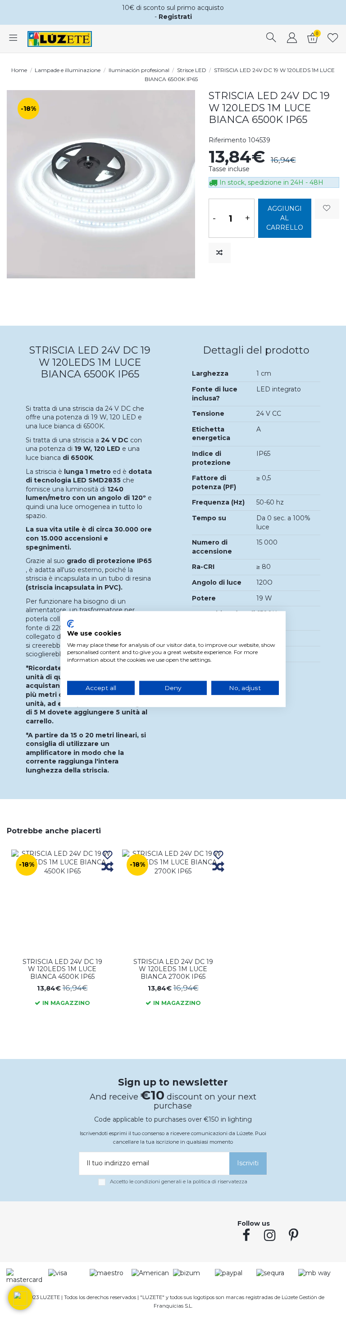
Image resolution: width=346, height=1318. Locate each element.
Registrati (175, 17)
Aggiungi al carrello (284, 218)
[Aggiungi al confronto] (220, 253)
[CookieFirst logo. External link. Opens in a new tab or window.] (70, 624)
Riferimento (227, 140)
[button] (20, 1298)
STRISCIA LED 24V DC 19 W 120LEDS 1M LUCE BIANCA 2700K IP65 (173, 969)
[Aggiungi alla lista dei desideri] (327, 209)
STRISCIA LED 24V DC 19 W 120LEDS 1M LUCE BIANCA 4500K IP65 (62, 969)
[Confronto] (107, 867)
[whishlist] (333, 38)
